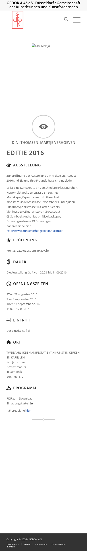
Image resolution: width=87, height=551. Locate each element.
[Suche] (64, 20)
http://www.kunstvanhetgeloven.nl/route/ (34, 231)
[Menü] (74, 20)
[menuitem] (64, 20)
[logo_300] (36, 20)
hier (28, 410)
